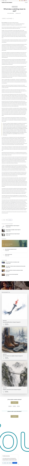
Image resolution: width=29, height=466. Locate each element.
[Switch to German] (24, 0)
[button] (26, 2)
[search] (25, 2)
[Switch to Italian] (21, 0)
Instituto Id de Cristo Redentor (7, 2)
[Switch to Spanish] (19, 0)
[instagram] (4, 0)
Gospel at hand (14, 6)
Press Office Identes (11, 13)
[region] (10, 459)
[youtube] (3, 0)
